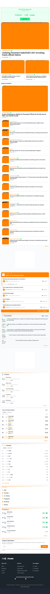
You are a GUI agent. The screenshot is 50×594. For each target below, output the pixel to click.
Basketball (9, 412)
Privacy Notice (22, 549)
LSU (11, 477)
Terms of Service (20, 572)
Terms (26, 549)
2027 (46, 410)
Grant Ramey (5, 57)
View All (46, 345)
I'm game (44, 546)
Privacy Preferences (25, 586)
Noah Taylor (12, 224)
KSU (9, 456)
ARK (9, 464)
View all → (45, 405)
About (3, 566)
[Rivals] (46, 315)
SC (9, 469)
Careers (3, 570)
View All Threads (42, 310)
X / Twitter (7, 496)
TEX (11, 458)
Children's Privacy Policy (22, 570)
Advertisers (4, 568)
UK (9, 472)
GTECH (10, 453)
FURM (9, 450)
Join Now (25, 19)
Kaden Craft (8, 383)
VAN (9, 480)
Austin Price (12, 197)
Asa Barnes (8, 394)
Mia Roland (8, 400)
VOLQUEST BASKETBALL (6, 50)
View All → (47, 246)
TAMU (11, 474)
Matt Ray (11, 125)
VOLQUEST (11, 131)
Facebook (6, 501)
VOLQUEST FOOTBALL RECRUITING (15, 139)
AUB (9, 461)
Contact (3, 572)
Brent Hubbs (5, 79)
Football (4, 412)
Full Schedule (5, 483)
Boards (6, 504)
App (5, 490)
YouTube (6, 493)
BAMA (11, 466)
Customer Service (20, 566)
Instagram (7, 498)
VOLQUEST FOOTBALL (5, 74)
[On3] (42, 315)
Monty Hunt (8, 377)
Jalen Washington (10, 388)
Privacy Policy (20, 568)
